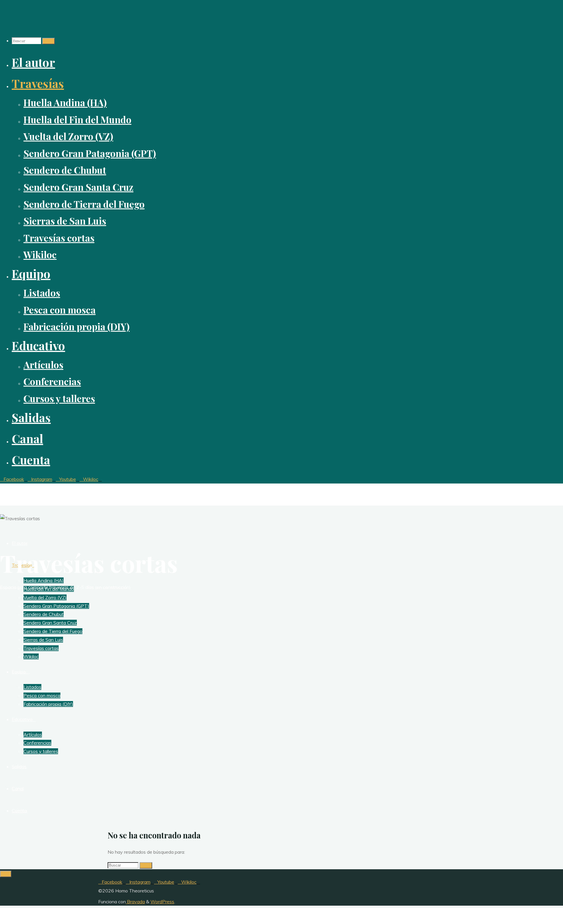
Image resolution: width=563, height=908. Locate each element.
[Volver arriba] (5, 874)
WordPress (162, 901)
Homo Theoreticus (27, 489)
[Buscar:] (27, 40)
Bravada (135, 901)
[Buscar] (48, 41)
